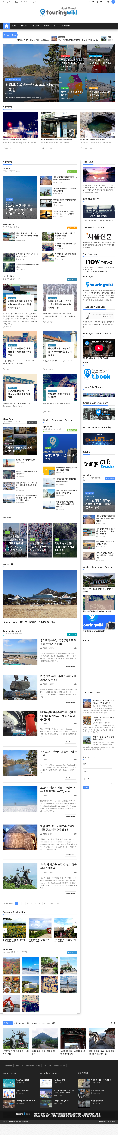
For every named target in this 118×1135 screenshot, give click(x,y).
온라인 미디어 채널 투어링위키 (94, 631)
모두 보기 (73, 172)
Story (46, 26)
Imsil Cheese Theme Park (96, 37)
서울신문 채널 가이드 (98, 1090)
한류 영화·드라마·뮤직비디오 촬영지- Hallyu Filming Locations (73, 63)
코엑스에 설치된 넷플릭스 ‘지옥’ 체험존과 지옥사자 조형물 (105, 555)
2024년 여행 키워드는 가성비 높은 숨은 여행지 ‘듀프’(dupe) (19, 209)
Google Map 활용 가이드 (62, 1101)
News (14, 26)
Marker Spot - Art (59, 1066)
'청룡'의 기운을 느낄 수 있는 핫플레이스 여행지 (64, 40)
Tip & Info (35, 26)
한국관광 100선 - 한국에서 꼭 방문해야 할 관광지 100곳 (100, 63)
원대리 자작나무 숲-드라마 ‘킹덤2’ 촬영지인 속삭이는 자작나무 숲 (60, 304)
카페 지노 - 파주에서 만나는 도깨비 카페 (92, 139)
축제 (7, 532)
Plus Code (24, 2)
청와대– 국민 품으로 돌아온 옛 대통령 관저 (29, 622)
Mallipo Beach (10, 79)
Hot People (93, 88)
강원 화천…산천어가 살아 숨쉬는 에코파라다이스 (65, 547)
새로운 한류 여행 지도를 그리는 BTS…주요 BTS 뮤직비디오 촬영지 (27, 236)
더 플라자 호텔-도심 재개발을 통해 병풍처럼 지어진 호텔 (19, 352)
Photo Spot (19, 1066)
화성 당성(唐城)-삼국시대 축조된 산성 (97, 611)
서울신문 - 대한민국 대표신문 (101, 1080)
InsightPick (52, 298)
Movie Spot (47, 1066)
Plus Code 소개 (59, 1080)
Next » (51, 903)
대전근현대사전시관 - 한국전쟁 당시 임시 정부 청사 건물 (20, 394)
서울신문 (15, 2)
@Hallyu (9, 199)
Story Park (10, 440)
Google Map (34, 2)
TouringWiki (6, 2)
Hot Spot (65, 88)
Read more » (70, 666)
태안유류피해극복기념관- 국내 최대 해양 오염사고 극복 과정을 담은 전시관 (58, 716)
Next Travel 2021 (22, 1080)
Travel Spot (66, 26)
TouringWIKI (111, 1121)
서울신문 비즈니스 (97, 1101)
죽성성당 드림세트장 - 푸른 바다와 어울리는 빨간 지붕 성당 (60, 352)
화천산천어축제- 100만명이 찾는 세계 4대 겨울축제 (39, 547)
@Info (48, 448)
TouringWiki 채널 (22, 1090)
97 (45, 903)
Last (57, 903)
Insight (24, 26)
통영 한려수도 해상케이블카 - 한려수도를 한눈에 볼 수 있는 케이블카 (66, 504)
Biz (55, 26)
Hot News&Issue (95, 56)
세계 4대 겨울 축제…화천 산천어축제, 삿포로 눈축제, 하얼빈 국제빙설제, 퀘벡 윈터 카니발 (14, 543)
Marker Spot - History (33, 1066)
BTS (49, 37)
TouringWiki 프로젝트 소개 (25, 1101)
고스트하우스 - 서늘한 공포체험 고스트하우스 (39, 940)
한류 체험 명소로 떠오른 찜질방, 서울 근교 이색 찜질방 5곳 (105, 518)
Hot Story (65, 56)
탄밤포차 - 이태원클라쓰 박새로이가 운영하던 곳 (18, 139)
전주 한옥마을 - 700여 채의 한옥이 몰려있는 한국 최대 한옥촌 (26, 485)
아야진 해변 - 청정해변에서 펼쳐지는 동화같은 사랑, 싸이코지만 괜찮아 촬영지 (26, 498)
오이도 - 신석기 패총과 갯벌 (25, 460)
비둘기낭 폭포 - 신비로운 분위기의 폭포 (53, 139)
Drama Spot (8, 1066)
